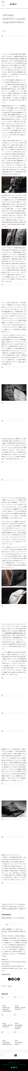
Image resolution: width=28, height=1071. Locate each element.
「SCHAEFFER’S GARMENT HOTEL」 (14, 633)
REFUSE (10, 986)
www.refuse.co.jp (6, 974)
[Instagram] (15, 4)
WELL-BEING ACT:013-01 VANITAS (18, 1026)
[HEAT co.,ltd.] (3, 4)
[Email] (18, 979)
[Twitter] (11, 4)
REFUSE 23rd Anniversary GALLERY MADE (6, 1009)
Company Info (6, 1064)
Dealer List (23, 1064)
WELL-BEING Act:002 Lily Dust (7, 1043)
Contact (15, 1064)
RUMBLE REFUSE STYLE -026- (20, 1008)
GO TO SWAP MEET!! (18, 1043)
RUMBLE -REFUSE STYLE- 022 (7, 1026)
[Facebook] (13, 4)
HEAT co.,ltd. (16, 1062)
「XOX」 (4, 443)
